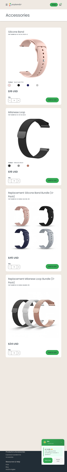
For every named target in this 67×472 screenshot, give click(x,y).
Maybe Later (58, 460)
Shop (54, 5)
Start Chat (48, 460)
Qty (9, 97)
